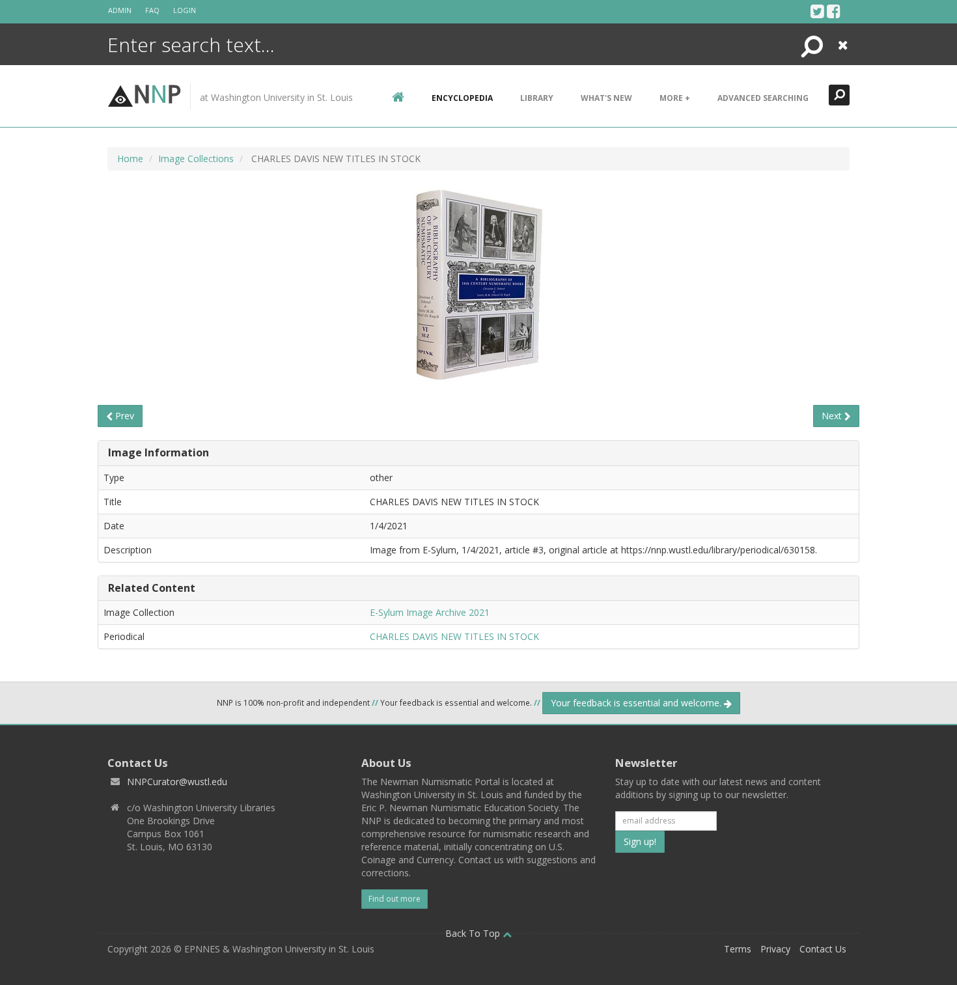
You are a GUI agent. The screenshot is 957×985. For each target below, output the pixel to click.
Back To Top (474, 933)
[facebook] (833, 11)
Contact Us (822, 949)
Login (184, 10)
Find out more (394, 898)
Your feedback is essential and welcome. (637, 703)
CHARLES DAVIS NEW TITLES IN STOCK (454, 636)
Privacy (775, 949)
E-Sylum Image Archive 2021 (430, 612)
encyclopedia (462, 98)
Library (536, 98)
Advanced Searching (763, 98)
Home (130, 158)
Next (833, 415)
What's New (606, 98)
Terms (737, 949)
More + (674, 98)
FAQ (152, 10)
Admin (120, 10)
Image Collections (196, 158)
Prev (123, 415)
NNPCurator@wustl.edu (177, 781)
